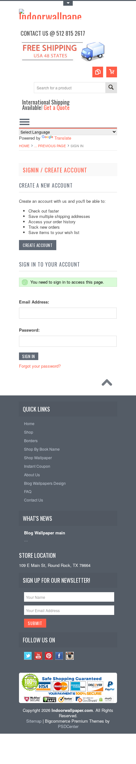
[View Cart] (111, 72)
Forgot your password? (40, 366)
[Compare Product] (97, 72)
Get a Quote (57, 107)
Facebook (59, 656)
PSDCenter (68, 726)
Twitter (28, 656)
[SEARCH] (111, 87)
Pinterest (49, 656)
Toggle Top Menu (68, 3)
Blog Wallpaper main (44, 533)
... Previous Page (50, 145)
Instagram (70, 656)
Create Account (38, 245)
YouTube (38, 656)
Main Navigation (24, 122)
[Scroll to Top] (108, 384)
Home (24, 145)
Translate (62, 138)
